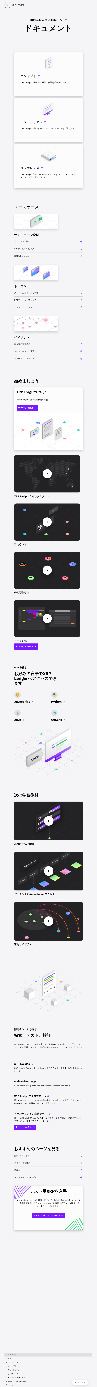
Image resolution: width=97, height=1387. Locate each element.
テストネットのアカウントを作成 (47, 1215)
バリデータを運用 (22, 1163)
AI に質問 (81, 1382)
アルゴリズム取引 (22, 241)
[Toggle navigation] (91, 5)
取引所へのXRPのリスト (25, 249)
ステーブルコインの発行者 (26, 293)
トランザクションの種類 (25, 1177)
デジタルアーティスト (24, 307)
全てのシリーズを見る (24, 646)
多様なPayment (21, 256)
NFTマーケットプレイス (25, 300)
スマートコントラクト (24, 358)
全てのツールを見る (24, 1127)
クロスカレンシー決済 (24, 351)
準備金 (17, 1170)
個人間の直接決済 (22, 344)
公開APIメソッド (22, 1155)
